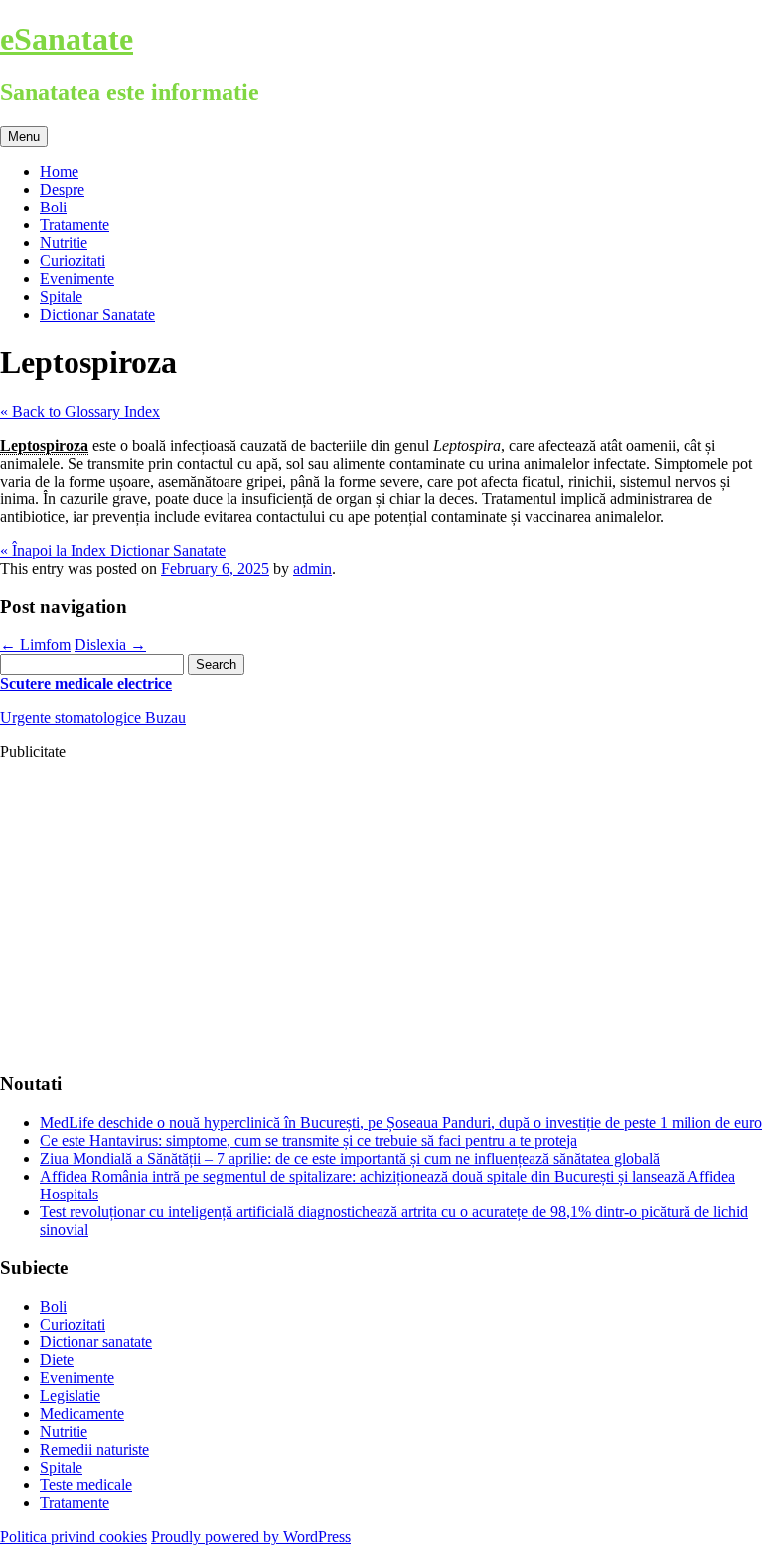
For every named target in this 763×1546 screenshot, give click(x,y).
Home (59, 171)
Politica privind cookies (73, 1536)
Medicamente (82, 1413)
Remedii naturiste (94, 1449)
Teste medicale (86, 1484)
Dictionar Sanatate (97, 314)
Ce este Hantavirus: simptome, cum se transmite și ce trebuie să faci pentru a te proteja (308, 1140)
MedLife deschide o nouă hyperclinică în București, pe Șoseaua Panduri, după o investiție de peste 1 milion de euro (401, 1122)
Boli (53, 207)
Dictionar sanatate (96, 1342)
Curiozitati (72, 260)
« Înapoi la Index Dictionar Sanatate (113, 550)
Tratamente (74, 224)
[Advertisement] (381, 915)
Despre (62, 189)
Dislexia (110, 644)
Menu (24, 136)
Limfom (35, 644)
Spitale (61, 296)
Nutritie (63, 242)
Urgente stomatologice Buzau (93, 717)
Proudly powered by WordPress (251, 1536)
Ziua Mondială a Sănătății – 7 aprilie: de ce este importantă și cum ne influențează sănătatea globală (350, 1158)
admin (312, 568)
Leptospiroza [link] (44, 445)
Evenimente (77, 278)
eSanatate (66, 39)
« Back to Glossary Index (80, 411)
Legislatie (70, 1395)
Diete (57, 1359)
